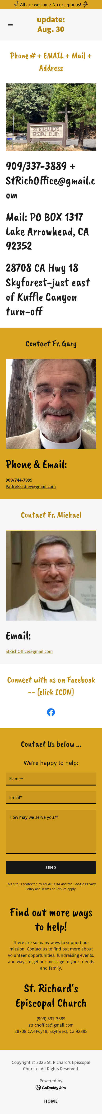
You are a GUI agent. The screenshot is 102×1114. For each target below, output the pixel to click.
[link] (51, 30)
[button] (12, 24)
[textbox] (51, 779)
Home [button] (51, 1101)
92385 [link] (82, 1031)
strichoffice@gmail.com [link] (51, 1025)
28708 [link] (20, 1031)
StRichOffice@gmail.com (29, 651)
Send (51, 867)
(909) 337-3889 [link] (51, 1018)
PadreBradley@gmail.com (31, 486)
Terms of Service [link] (54, 889)
